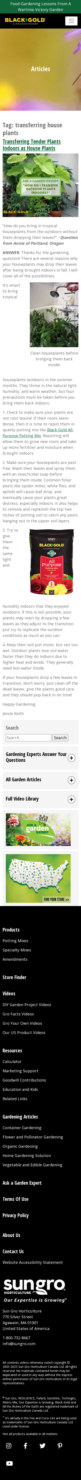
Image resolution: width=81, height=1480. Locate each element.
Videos (9, 993)
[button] (40, 758)
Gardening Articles (20, 1116)
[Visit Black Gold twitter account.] (42, 1445)
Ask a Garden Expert (22, 1183)
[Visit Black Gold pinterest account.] (60, 1445)
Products (11, 929)
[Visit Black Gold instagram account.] (9, 1445)
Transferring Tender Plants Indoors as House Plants (32, 144)
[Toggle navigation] (71, 20)
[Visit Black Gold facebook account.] (25, 1445)
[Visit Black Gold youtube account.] (9, 1463)
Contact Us (13, 1251)
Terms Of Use (16, 1199)
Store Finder (14, 977)
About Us (11, 1235)
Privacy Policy (16, 1215)
